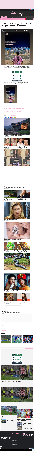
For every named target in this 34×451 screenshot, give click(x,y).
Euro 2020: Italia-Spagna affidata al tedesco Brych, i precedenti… (23, 308)
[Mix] (12, 117)
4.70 (17, 78)
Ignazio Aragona (7, 445)
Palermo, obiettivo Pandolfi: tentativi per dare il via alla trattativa (12, 111)
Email (2, 325)
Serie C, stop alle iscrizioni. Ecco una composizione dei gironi (12, 114)
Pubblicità (5, 448)
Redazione (2, 448)
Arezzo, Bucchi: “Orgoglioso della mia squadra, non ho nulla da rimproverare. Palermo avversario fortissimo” (17, 440)
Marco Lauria (6, 446)
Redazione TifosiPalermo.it (5, 27)
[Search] (24, 19)
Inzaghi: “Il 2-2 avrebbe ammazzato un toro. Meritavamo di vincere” (17, 17)
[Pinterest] (10, 117)
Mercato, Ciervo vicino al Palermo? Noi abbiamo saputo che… (12, 105)
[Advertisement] (17, 4)
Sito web (3, 327)
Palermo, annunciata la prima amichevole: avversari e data (11, 69)
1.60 (14, 78)
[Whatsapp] (14, 117)
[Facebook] (5, 117)
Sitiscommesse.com (17, 362)
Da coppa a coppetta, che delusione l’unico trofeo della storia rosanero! (13, 112)
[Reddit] (7, 117)
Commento (3, 313)
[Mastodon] (11, 117)
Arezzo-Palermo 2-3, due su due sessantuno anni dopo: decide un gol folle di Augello (13, 402)
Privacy (0, 448)
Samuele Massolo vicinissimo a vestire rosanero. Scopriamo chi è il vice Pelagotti (14, 108)
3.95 (15, 78)
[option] (17, 374)
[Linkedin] (8, 117)
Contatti (7, 448)
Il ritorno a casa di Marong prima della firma (9, 307)
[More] (15, 117)
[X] (6, 117)
